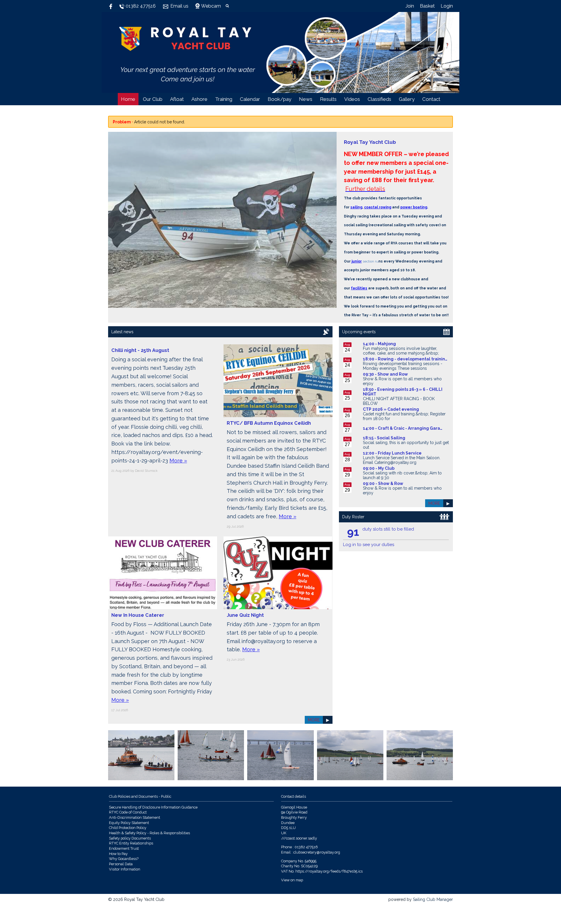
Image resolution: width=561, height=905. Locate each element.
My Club (386, 468)
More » (178, 460)
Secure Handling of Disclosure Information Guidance (153, 807)
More (314, 720)
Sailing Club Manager (433, 899)
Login (447, 6)
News (305, 99)
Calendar (250, 99)
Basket (427, 6)
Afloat (177, 99)
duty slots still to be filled (388, 529)
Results (328, 99)
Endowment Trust (124, 848)
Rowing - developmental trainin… (412, 359)
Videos (352, 99)
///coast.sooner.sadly (299, 838)
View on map (292, 880)
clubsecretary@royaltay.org (316, 852)
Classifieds (379, 99)
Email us (179, 6)
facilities (359, 288)
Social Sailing (391, 438)
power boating (413, 207)
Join (410, 6)
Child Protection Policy (127, 827)
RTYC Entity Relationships (131, 843)
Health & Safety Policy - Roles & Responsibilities (149, 833)
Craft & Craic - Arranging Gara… (410, 428)
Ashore (199, 99)
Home (128, 99)
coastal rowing (377, 207)
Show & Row (390, 483)
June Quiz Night (245, 615)
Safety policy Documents (130, 838)
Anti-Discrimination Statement (134, 817)
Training (223, 99)
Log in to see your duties (368, 544)
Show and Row (393, 374)
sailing (356, 207)
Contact (431, 99)
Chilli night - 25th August (140, 350)
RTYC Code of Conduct (128, 812)
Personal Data (121, 864)
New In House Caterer (137, 615)
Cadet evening (403, 409)
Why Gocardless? (123, 858)
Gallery (407, 99)
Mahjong (387, 343)
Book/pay (279, 99)
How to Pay (118, 854)
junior (357, 261)
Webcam (211, 6)
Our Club (152, 99)
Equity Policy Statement (129, 823)
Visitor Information (124, 869)
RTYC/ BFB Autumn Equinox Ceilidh (269, 423)
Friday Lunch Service (400, 453)
